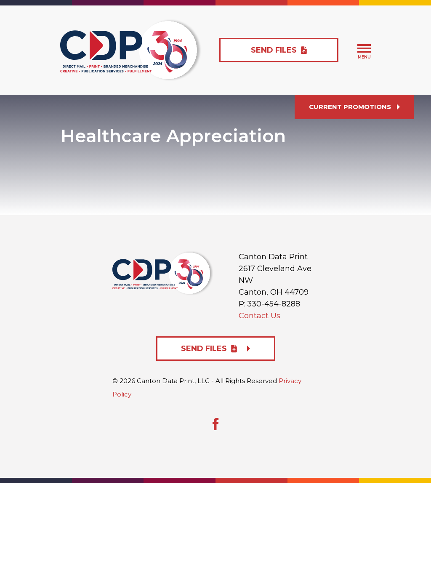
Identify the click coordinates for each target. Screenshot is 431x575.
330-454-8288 (273, 304)
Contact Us (259, 315)
